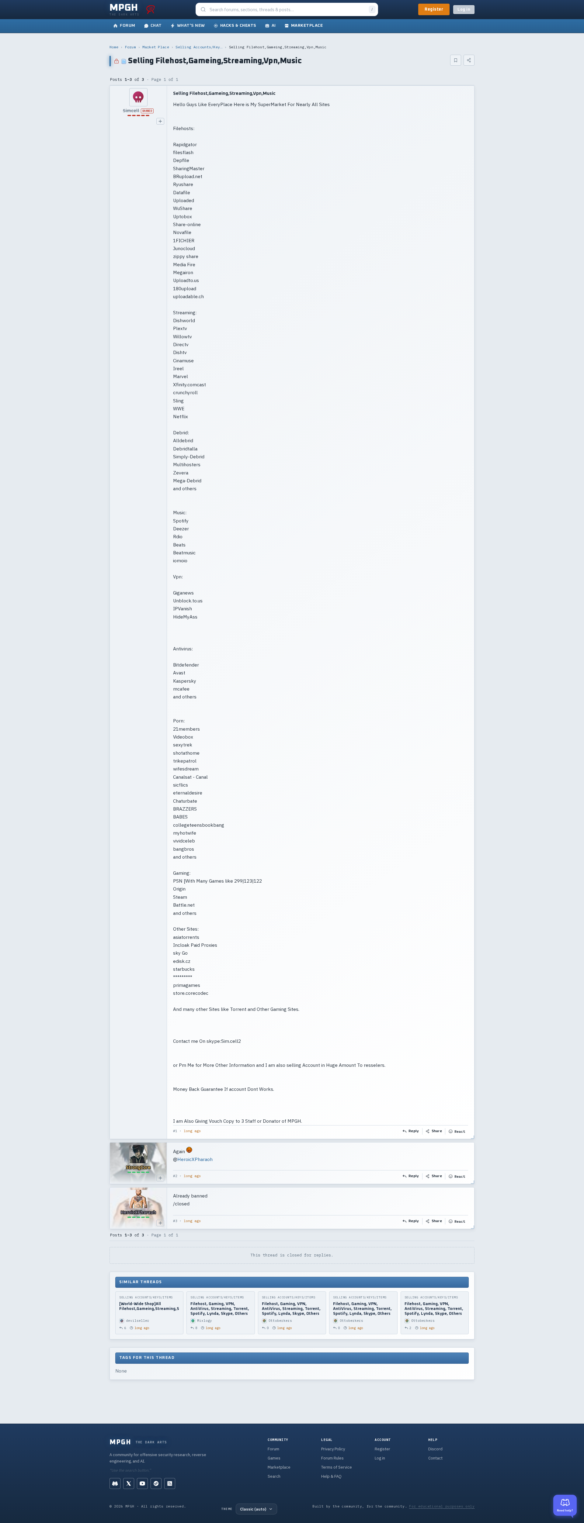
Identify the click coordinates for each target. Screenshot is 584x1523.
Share (437, 1131)
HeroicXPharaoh (195, 1159)
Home (113, 47)
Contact (435, 1458)
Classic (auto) (253, 1509)
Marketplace (279, 1467)
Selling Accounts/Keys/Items (199, 47)
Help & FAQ (331, 1476)
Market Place (155, 47)
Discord (435, 1449)
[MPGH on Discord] (114, 1483)
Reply (413, 1131)
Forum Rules (332, 1458)
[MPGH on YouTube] (142, 1483)
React (459, 1131)
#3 (175, 1221)
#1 (175, 1131)
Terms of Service (336, 1467)
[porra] (150, 9)
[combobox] (287, 9)
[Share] (469, 60)
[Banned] (138, 97)
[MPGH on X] (128, 1483)
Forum (130, 47)
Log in (463, 10)
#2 (175, 1176)
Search (274, 1476)
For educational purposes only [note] (441, 1506)
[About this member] (160, 121)
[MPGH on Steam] (156, 1483)
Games (274, 1458)
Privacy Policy (333, 1449)
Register (434, 9)
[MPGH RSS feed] (169, 1483)
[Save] (455, 60)
